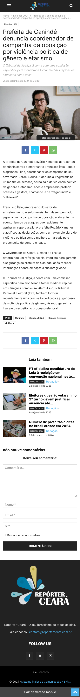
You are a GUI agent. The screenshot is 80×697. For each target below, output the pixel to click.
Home (6, 15)
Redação (51, 381)
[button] (9, 6)
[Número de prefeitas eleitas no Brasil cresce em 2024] (14, 429)
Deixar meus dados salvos (23, 535)
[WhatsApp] (53, 150)
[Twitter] (35, 150)
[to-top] (75, 690)
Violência (9, 323)
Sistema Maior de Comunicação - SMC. (46, 681)
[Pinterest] (44, 150)
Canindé (19, 318)
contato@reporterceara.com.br (50, 632)
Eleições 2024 (21, 15)
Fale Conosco (40, 672)
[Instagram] (40, 655)
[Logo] (40, 604)
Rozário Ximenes (57, 318)
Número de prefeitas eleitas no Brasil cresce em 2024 (52, 424)
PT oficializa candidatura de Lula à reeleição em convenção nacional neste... (52, 372)
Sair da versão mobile (40, 692)
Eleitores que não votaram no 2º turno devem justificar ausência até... (53, 399)
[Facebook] (25, 150)
